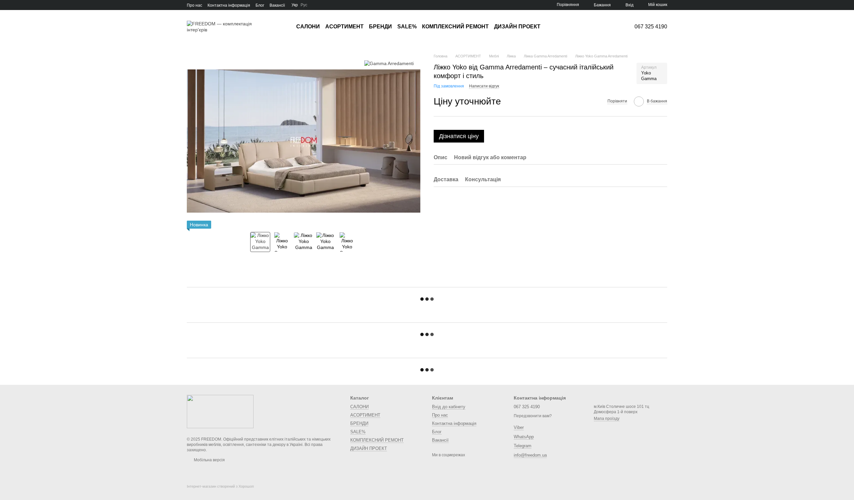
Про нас (194, 5)
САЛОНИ (308, 26)
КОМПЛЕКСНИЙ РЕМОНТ (455, 26)
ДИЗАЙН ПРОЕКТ (517, 26)
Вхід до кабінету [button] (448, 406)
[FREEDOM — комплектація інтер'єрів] (220, 411)
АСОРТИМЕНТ (344, 26)
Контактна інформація (228, 5)
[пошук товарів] (552, 26)
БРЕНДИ (380, 26)
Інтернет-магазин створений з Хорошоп (220, 486)
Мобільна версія (209, 460)
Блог (260, 5)
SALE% (407, 26)
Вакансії (277, 5)
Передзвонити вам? (533, 416)
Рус (304, 5)
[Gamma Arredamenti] (389, 63)
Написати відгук (484, 86)
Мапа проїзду (606, 418)
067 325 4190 (650, 26)
